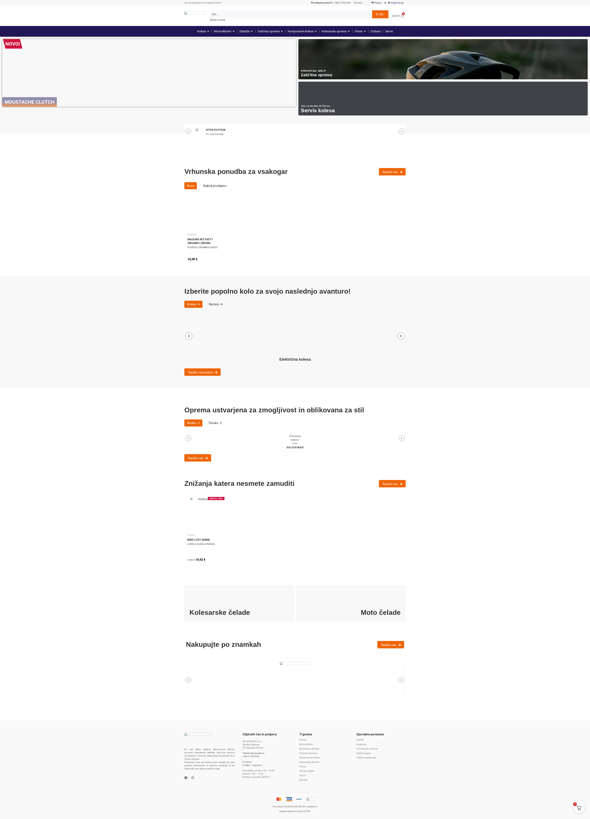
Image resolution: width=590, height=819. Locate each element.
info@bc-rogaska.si (252, 765)
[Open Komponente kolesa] (315, 31)
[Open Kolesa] (208, 31)
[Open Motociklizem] (233, 31)
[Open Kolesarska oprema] (348, 31)
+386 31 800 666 (251, 756)
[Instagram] (192, 777)
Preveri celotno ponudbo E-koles (149, 112)
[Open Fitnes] (364, 31)
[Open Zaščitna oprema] (281, 31)
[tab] (190, 185)
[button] (188, 131)
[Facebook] (185, 777)
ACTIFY (307, 811)
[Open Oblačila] (251, 31)
